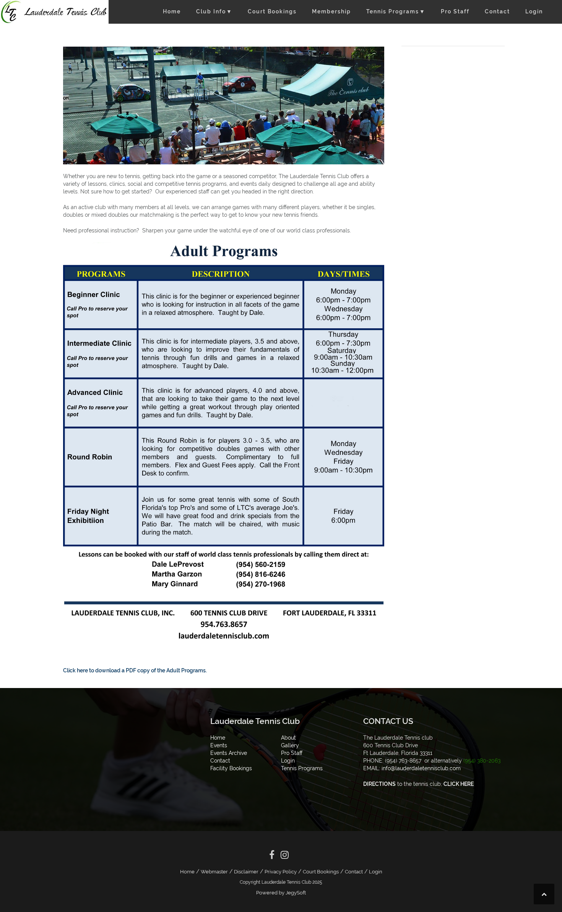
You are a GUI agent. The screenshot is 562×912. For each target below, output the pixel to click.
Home (172, 11)
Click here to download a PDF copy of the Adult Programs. (135, 670)
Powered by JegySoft (281, 893)
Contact (497, 11)
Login (534, 11)
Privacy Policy (281, 872)
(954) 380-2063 (481, 761)
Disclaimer (246, 872)
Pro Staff (455, 11)
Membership (331, 11)
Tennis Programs (396, 11)
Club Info (214, 11)
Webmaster (214, 872)
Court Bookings (272, 11)
